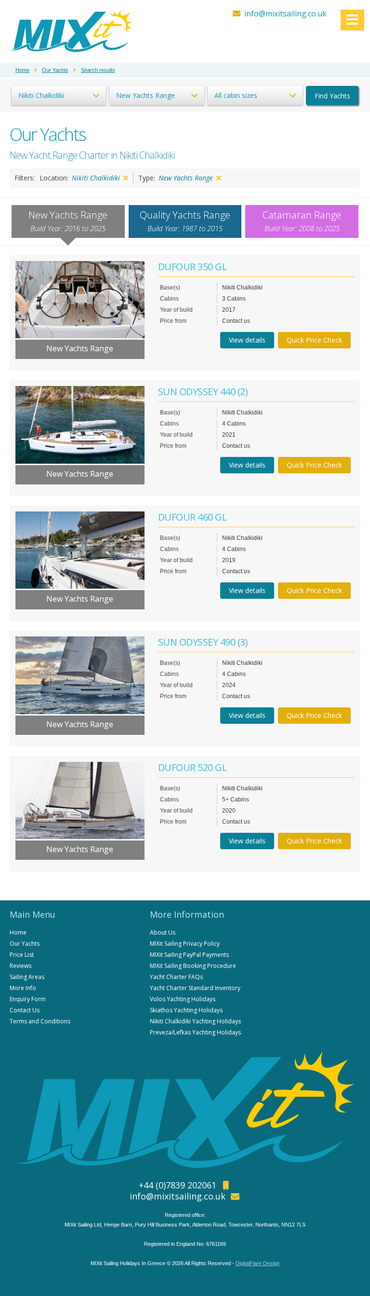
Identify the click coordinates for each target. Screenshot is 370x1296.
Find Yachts (332, 95)
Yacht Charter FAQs (176, 977)
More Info (23, 988)
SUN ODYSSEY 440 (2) (203, 391)
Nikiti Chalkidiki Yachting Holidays (195, 1021)
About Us (162, 932)
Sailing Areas (27, 977)
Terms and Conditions (40, 1021)
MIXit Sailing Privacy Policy (185, 943)
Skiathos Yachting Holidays (186, 1010)
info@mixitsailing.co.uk (285, 13)
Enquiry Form (28, 999)
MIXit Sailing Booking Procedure (193, 966)
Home (18, 932)
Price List (22, 955)
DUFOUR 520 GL (192, 767)
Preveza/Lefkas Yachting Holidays (195, 1032)
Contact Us (25, 1010)
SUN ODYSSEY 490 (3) (203, 641)
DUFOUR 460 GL (192, 517)
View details (247, 340)
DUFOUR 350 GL (192, 266)
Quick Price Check (314, 340)
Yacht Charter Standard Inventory (195, 988)
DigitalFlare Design (257, 1263)
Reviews (20, 966)
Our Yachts (25, 943)
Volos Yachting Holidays (182, 999)
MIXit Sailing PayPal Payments (189, 955)
